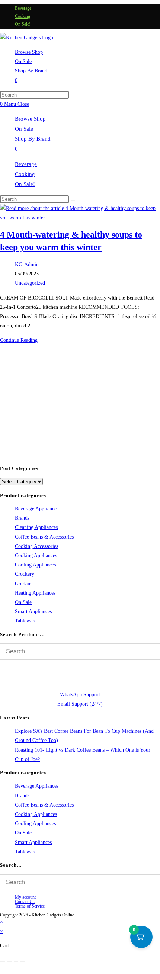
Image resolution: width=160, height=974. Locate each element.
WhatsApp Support (80, 694)
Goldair (23, 583)
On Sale (24, 129)
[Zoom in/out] (2, 961)
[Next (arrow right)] (9, 971)
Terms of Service (30, 906)
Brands (22, 518)
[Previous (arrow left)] (2, 971)
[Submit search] (73, 201)
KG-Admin (27, 264)
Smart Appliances (33, 611)
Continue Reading (19, 340)
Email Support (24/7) (80, 704)
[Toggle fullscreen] (9, 961)
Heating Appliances (35, 593)
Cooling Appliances (35, 565)
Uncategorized (30, 283)
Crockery (24, 574)
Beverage (23, 8)
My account (25, 897)
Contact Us (25, 901)
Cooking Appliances (36, 555)
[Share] (16, 961)
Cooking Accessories (36, 546)
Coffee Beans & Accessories (44, 537)
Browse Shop (30, 119)
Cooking (22, 16)
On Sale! (23, 24)
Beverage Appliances (36, 508)
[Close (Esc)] (22, 961)
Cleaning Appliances (36, 527)
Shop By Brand (33, 139)
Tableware (25, 621)
